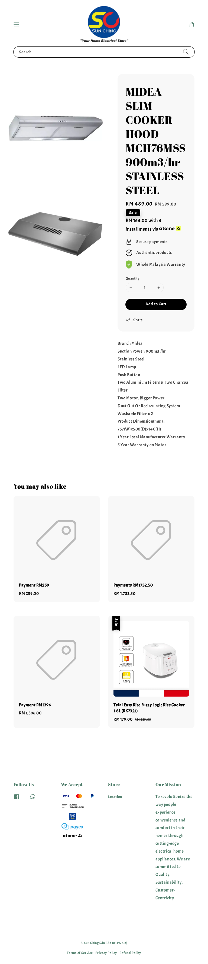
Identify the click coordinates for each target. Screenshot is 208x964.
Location (115, 796)
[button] (16, 25)
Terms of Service (80, 953)
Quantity (132, 278)
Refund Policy (130, 953)
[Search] (185, 52)
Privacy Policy (106, 953)
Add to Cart (156, 304)
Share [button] (138, 320)
